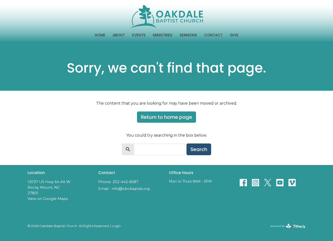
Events (139, 35)
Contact (213, 35)
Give (234, 35)
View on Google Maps (48, 198)
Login (116, 226)
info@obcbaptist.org (131, 188)
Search (198, 149)
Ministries (162, 35)
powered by (285, 230)
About (119, 35)
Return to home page (166, 117)
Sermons (188, 35)
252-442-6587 (125, 181)
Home (100, 35)
